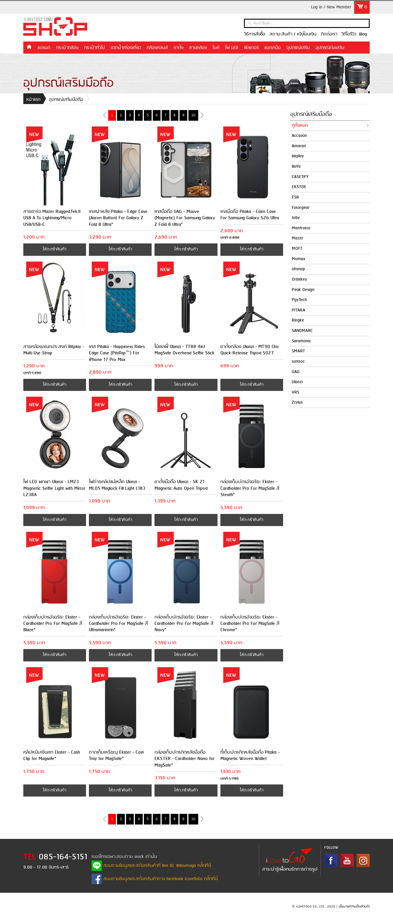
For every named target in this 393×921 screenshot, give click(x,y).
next (201, 115)
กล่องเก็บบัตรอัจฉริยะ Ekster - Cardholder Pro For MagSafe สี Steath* (249, 488)
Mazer (297, 238)
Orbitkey (299, 279)
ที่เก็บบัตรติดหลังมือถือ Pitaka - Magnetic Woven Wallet (250, 755)
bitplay (298, 156)
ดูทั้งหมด (300, 125)
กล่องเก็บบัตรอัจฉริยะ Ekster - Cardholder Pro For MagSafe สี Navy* (183, 623)
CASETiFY (300, 176)
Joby (296, 217)
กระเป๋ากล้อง (67, 48)
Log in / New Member (331, 7)
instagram (363, 860)
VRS (295, 392)
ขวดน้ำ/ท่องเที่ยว (126, 48)
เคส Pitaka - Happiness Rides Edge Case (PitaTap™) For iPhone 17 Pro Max (117, 353)
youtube (347, 860)
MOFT (297, 248)
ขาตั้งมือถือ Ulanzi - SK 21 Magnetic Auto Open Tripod (180, 485)
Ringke (298, 320)
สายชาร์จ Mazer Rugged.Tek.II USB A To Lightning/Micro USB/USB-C (52, 218)
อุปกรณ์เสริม (298, 48)
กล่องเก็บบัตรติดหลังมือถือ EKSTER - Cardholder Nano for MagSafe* (184, 758)
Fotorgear (301, 207)
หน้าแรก (29, 47)
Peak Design (303, 289)
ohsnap (298, 269)
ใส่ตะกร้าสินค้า (54, 249)
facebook (330, 860)
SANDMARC (302, 330)
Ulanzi (297, 382)
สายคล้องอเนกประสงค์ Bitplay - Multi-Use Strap (53, 350)
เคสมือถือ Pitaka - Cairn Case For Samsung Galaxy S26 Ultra (249, 215)
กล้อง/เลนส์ (157, 48)
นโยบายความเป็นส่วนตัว (354, 906)
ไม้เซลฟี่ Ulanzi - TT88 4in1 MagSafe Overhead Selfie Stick (184, 350)
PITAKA (298, 310)
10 (193, 115)
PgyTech (299, 299)
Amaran (299, 146)
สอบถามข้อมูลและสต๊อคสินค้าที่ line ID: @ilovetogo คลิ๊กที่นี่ (156, 865)
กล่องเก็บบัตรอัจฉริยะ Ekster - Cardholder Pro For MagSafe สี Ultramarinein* (118, 623)
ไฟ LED (231, 48)
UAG (295, 371)
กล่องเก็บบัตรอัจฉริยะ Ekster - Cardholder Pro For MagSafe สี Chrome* (249, 623)
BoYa (296, 166)
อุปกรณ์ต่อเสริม (330, 48)
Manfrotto (301, 228)
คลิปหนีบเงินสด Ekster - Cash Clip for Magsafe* (51, 755)
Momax (298, 259)
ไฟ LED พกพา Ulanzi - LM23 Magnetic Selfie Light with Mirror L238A (54, 488)
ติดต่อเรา (329, 34)
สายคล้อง (198, 48)
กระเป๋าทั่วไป (94, 48)
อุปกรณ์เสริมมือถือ (66, 99)
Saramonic (301, 341)
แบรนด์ (44, 48)
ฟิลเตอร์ (251, 48)
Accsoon (299, 135)
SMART (298, 351)
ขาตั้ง (178, 48)
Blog (363, 34)
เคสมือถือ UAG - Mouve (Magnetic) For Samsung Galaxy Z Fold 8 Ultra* (184, 218)
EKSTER (299, 187)
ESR (295, 197)
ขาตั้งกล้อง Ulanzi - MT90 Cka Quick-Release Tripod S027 (249, 350)
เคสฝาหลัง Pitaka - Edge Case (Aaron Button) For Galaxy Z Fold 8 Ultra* (118, 218)
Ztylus (297, 402)
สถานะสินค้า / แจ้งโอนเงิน (293, 34)
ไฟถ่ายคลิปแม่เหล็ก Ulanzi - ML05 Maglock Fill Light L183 (117, 485)
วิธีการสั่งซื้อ (254, 34)
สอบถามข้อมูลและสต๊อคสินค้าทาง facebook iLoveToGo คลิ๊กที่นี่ (160, 879)
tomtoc (298, 361)
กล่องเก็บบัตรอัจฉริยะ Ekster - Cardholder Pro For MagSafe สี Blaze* (52, 623)
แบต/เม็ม (272, 48)
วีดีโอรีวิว (349, 34)
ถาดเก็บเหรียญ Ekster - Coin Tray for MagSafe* (116, 755)
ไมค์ (216, 48)
